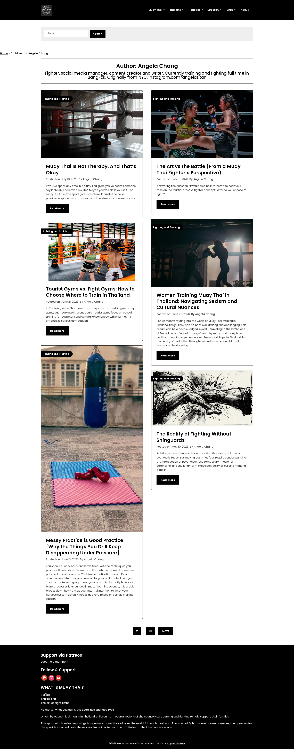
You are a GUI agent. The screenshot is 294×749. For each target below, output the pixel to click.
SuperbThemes (176, 743)
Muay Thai (155, 10)
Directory (213, 10)
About (245, 10)
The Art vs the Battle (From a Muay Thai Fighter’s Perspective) (199, 169)
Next (165, 631)
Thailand (176, 10)
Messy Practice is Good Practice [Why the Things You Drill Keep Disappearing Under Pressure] (84, 546)
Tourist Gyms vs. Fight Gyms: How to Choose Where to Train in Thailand (90, 292)
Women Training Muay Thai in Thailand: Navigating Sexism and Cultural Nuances (197, 301)
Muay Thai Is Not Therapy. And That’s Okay (91, 169)
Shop (230, 10)
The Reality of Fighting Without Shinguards (194, 437)
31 (150, 631)
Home (4, 53)
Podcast (194, 10)
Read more (57, 208)
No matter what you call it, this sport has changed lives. (77, 710)
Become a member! (54, 662)
